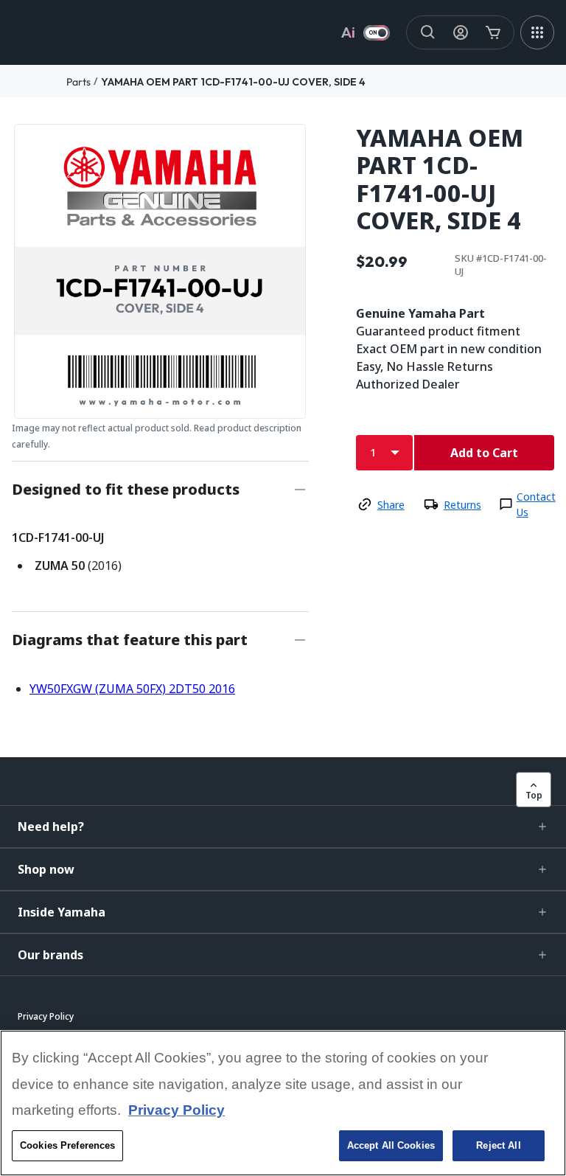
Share (391, 505)
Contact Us (536, 504)
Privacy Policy (176, 1110)
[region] (283, 1103)
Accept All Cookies (391, 1145)
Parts (78, 81)
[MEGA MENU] (537, 32)
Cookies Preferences (67, 1145)
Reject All (498, 1145)
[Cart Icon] (493, 32)
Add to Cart (484, 453)
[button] (283, 826)
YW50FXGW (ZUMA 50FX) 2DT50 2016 (132, 689)
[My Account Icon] (460, 32)
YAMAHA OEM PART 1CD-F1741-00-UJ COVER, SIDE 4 (233, 81)
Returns (462, 505)
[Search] (428, 32)
